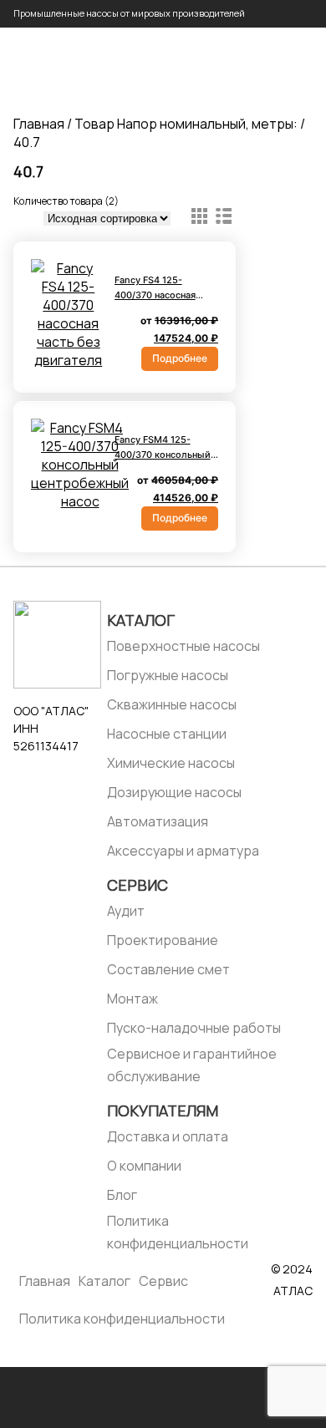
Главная (38, 123)
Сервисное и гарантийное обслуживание (192, 1064)
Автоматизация (157, 821)
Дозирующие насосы (174, 792)
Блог (122, 1195)
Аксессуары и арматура (183, 850)
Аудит (126, 911)
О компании (144, 1165)
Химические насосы (171, 763)
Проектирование (162, 940)
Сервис (137, 885)
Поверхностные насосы (183, 646)
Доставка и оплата (167, 1136)
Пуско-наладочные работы (194, 1028)
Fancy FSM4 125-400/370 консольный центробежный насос (165, 454)
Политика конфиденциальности (177, 1232)
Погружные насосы (167, 675)
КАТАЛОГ (141, 620)
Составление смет (168, 969)
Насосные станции (167, 733)
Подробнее (179, 358)
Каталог (104, 1281)
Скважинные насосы (172, 704)
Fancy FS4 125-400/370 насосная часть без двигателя (162, 295)
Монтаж (132, 998)
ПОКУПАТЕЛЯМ (162, 1110)
